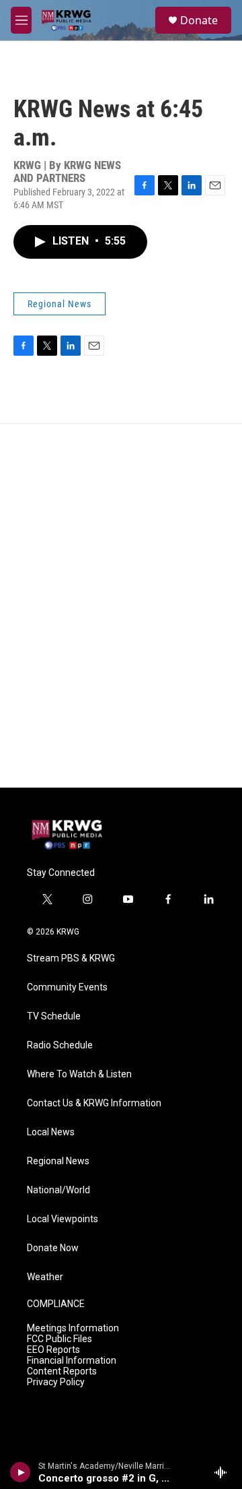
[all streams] (224, 1472)
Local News (51, 1132)
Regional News (59, 303)
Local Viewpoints (62, 1219)
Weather (45, 1277)
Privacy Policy (56, 1382)
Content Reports (62, 1371)
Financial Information (71, 1361)
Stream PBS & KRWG (71, 958)
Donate (199, 20)
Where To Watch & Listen (79, 1074)
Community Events (67, 987)
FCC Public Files (59, 1339)
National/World (58, 1190)
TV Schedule (54, 1016)
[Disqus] (121, 605)
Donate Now (53, 1248)
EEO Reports (53, 1350)
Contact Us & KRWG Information (94, 1103)
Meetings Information (73, 1328)
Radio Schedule (60, 1045)
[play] (20, 1472)
